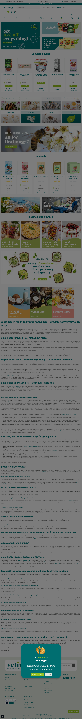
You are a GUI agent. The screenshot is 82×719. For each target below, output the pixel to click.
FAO (8, 375)
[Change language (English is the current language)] (4, 12)
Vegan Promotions (28, 686)
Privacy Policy (46, 688)
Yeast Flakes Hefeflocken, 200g (57, 177)
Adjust (49, 675)
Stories (48, 7)
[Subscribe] (73, 665)
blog (45, 561)
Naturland (44, 471)
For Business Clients (9, 690)
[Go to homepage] (8, 7)
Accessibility (46, 692)
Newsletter (26, 679)
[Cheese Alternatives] (30, 103)
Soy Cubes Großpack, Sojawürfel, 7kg (73, 177)
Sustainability (8, 679)
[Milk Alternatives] (51, 103)
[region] (41, 75)
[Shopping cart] (14, 12)
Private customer (70, 14)
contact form (57, 563)
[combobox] (26, 7)
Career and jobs (8, 686)
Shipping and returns (9, 684)
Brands (44, 7)
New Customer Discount (29, 681)
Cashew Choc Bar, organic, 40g (24, 75)
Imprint (45, 686)
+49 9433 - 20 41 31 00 (28, 702)
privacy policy (41, 670)
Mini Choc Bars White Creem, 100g (8, 177)
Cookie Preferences (48, 690)
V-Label (22, 471)
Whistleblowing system (48, 683)
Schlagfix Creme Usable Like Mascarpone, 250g (41, 75)
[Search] (38, 7)
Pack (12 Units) (25, 82)
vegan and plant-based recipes (24, 560)
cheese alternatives (16, 492)
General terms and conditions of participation (50, 680)
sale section (37, 566)
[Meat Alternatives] (10, 103)
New (64, 7)
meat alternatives (55, 450)
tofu (70, 400)
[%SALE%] (71, 117)
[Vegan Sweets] (71, 103)
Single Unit (9, 85)
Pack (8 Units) (8, 82)
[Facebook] (64, 678)
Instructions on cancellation (11, 688)
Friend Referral (27, 684)
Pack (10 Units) (73, 82)
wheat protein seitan (10, 401)
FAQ (77, 563)
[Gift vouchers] (30, 117)
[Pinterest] (67, 678)
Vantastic (59, 7)
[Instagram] (71, 678)
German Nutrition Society (13, 386)
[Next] (78, 18)
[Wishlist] (8, 12)
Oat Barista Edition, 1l (57, 74)
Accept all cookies (37, 675)
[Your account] (11, 12)
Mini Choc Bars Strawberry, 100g (24, 177)
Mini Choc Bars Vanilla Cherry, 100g (73, 75)
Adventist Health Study (19, 387)
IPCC (13, 375)
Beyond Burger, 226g (8, 74)
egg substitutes (70, 500)
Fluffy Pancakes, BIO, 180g (41, 176)
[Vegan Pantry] (10, 117)
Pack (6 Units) (41, 82)
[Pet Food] (51, 117)
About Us (7, 677)
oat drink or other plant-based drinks (31, 446)
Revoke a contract (73, 711)
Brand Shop (34, 538)
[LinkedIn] (74, 678)
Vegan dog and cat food (6, 526)
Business (77, 14)
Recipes (53, 7)
